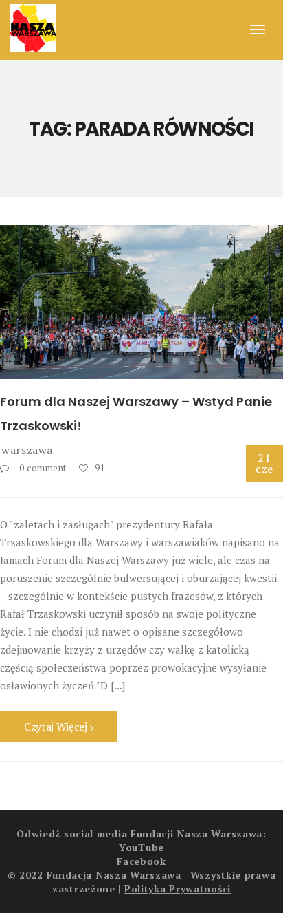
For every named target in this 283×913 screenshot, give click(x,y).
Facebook (141, 861)
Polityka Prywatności (177, 888)
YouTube (141, 847)
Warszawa (27, 450)
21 (264, 463)
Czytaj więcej (57, 726)
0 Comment (43, 468)
